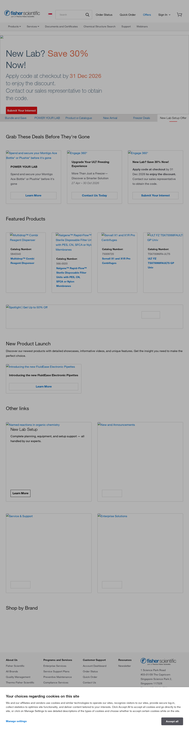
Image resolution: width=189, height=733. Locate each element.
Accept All (172, 721)
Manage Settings (16, 721)
